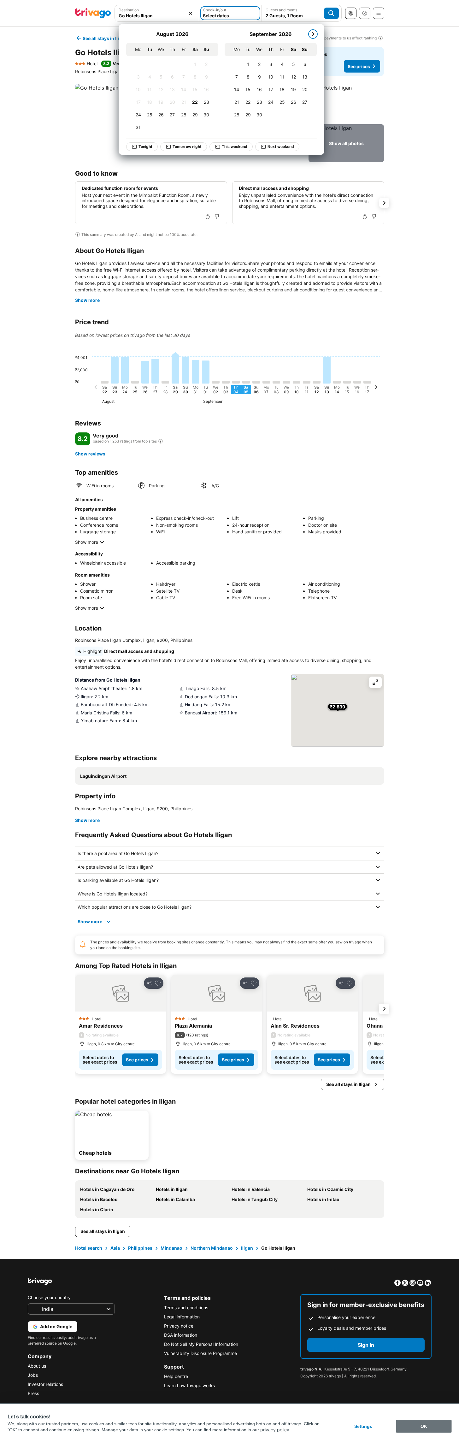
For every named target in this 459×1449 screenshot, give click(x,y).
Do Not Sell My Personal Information (201, 1344)
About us (37, 1366)
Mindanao (171, 1248)
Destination (129, 10)
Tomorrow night (187, 146)
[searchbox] (157, 15)
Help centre (176, 1376)
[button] (157, 13)
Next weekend (281, 146)
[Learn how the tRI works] (160, 441)
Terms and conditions (186, 1307)
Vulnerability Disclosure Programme (200, 1353)
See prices (359, 66)
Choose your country (49, 1297)
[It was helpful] (208, 216)
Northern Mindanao (212, 1248)
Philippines (140, 1248)
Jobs (33, 1375)
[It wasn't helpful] (217, 216)
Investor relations (45, 1384)
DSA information (180, 1335)
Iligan (247, 1248)
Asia (115, 1248)
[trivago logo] (93, 13)
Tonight (145, 146)
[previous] (96, 388)
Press (33, 1393)
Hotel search (88, 1248)
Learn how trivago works (189, 1385)
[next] (313, 34)
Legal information (182, 1316)
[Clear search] (190, 13)
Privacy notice (178, 1326)
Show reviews (90, 453)
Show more (87, 300)
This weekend (234, 146)
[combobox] (157, 13)
